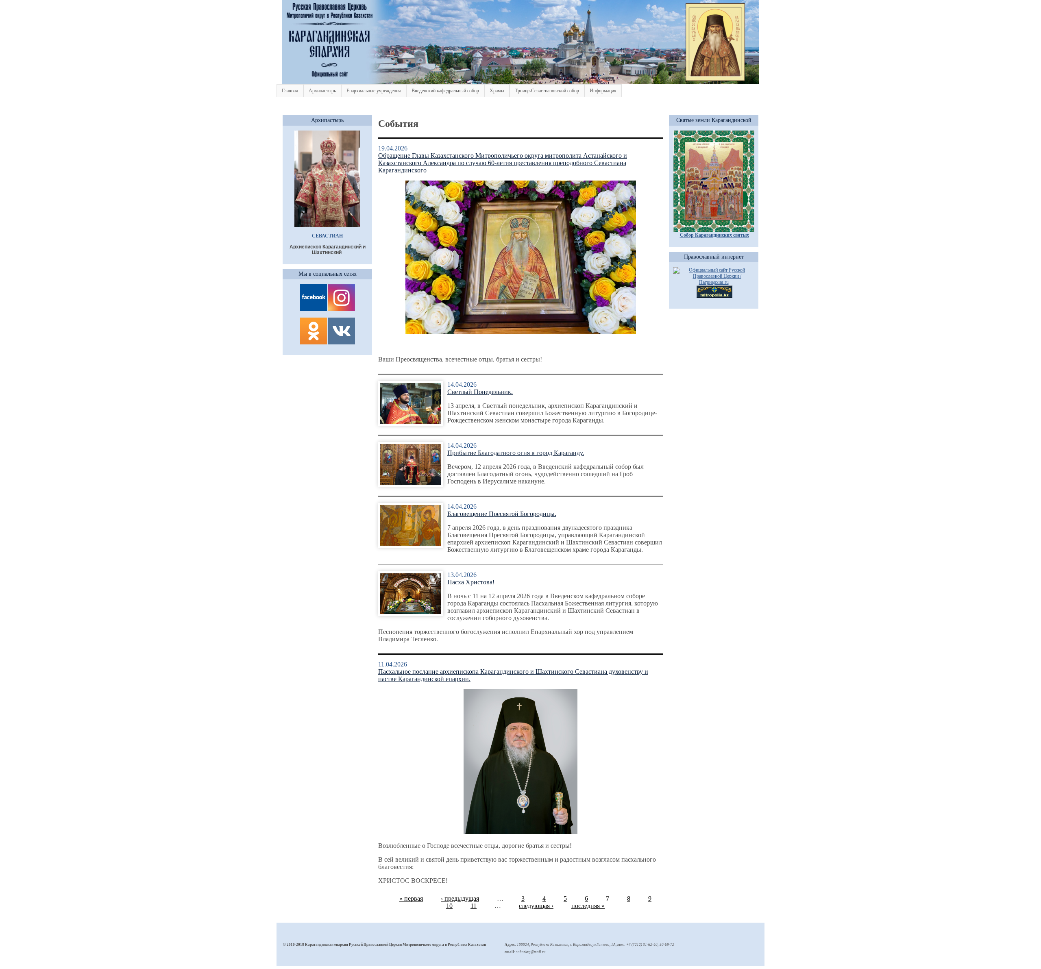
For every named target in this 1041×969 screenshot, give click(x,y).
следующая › (536, 905)
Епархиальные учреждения (373, 91)
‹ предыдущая (460, 898)
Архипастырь (322, 91)
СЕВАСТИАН (327, 236)
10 (449, 905)
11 (473, 905)
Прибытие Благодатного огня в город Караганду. (515, 452)
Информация (603, 91)
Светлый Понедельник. (480, 391)
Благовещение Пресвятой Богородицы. (501, 513)
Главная (290, 91)
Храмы (497, 91)
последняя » (588, 905)
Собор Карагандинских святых (714, 235)
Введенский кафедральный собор (445, 91)
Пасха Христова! (470, 582)
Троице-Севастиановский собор (547, 91)
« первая (411, 898)
